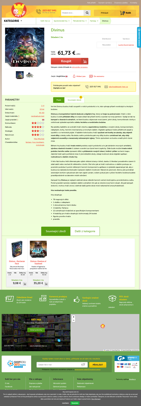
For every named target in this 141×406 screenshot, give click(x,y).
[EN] (43, 120)
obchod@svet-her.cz (118, 86)
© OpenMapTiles (115, 350)
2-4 (42, 106)
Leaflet (107, 350)
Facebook (8, 387)
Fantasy (93, 21)
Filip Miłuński (39, 139)
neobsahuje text (37, 116)
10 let (42, 109)
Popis (59, 100)
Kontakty (133, 3)
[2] (38, 123)
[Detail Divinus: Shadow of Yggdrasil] (38, 249)
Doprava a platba (121, 3)
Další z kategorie (85, 231)
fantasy (28, 142)
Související (74, 99)
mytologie (40, 145)
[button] (103, 326)
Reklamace (81, 387)
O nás (7, 383)
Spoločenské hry (60, 21)
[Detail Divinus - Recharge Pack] (16, 249)
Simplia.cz (132, 379)
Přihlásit (104, 13)
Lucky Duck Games (126, 45)
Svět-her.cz (45, 21)
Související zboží (56, 231)
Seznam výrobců (105, 3)
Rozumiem (75, 403)
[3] (38, 131)
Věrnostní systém (59, 383)
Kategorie (11, 20)
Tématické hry (78, 21)
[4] (38, 127)
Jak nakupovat (34, 387)
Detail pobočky (36, 330)
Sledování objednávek (85, 383)
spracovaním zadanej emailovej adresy (88, 369)
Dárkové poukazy (59, 387)
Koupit (66, 61)
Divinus (105, 21)
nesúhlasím (65, 403)
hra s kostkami (38, 142)
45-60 (41, 113)
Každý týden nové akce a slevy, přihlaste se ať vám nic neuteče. (71, 358)
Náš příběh (91, 3)
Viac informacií (95, 399)
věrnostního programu (79, 67)
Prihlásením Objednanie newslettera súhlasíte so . (71, 369)
